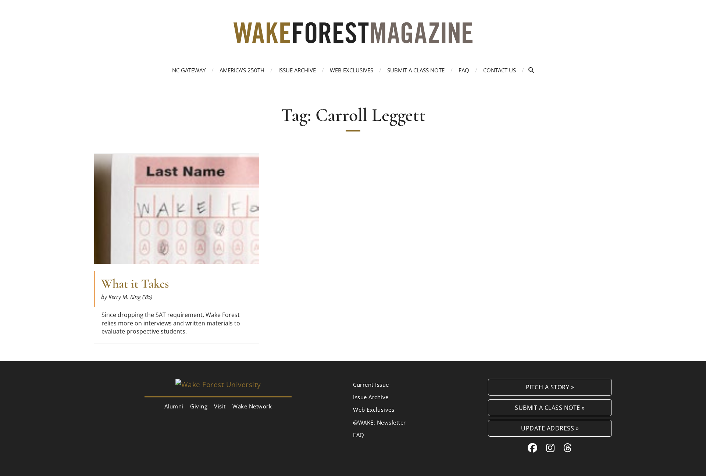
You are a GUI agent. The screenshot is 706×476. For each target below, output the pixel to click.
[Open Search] (531, 70)
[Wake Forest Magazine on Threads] (567, 447)
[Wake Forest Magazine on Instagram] (550, 447)
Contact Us (499, 70)
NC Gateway (189, 70)
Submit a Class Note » (550, 407)
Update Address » (550, 428)
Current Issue (371, 384)
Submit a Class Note (416, 70)
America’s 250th (242, 70)
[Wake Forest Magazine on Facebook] (533, 447)
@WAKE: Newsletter (379, 422)
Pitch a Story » (550, 387)
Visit (220, 406)
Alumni (173, 406)
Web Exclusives (351, 70)
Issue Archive (297, 70)
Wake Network (252, 406)
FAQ (464, 70)
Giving (198, 406)
